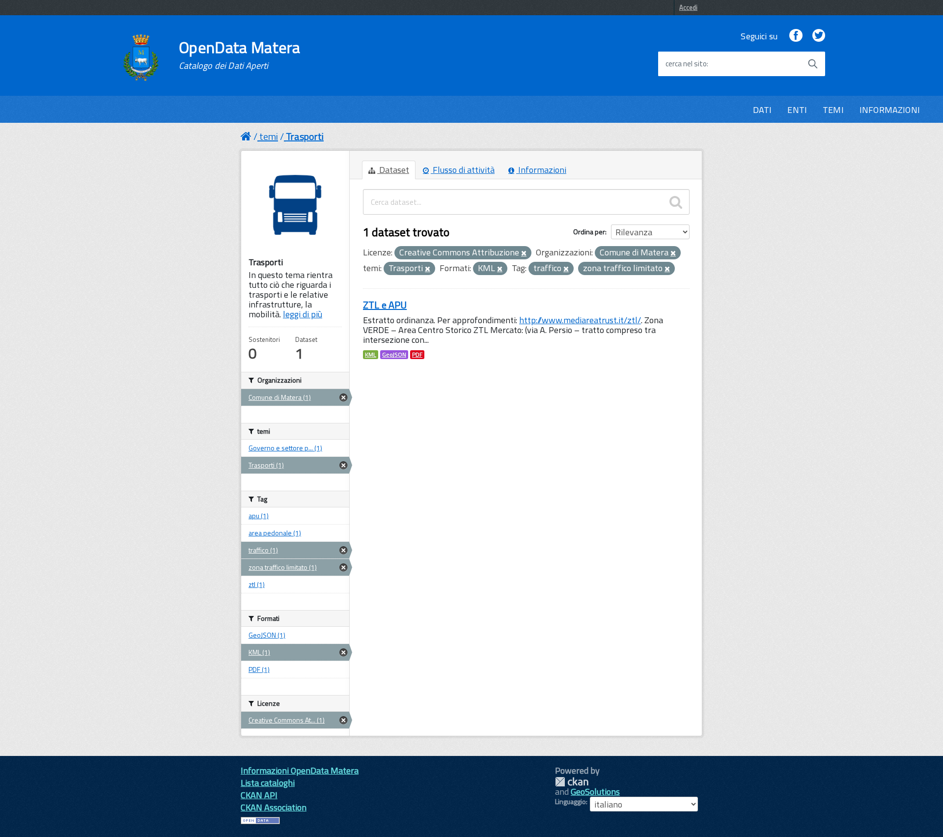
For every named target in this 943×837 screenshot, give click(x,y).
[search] (675, 202)
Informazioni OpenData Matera (300, 770)
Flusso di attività (463, 169)
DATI (762, 109)
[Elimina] (524, 253)
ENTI (797, 109)
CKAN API (259, 795)
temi (268, 136)
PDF (417, 354)
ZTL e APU (385, 304)
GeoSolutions (595, 791)
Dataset (393, 169)
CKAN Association (273, 807)
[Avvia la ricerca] (813, 64)
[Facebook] (795, 36)
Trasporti (305, 136)
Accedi (688, 7)
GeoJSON (394, 354)
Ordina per (589, 231)
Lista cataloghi (268, 782)
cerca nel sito (686, 64)
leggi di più (302, 314)
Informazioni (541, 169)
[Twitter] (818, 36)
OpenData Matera (240, 55)
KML (370, 354)
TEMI (833, 109)
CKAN (571, 782)
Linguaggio (570, 802)
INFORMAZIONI (890, 109)
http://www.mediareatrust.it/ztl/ (580, 320)
